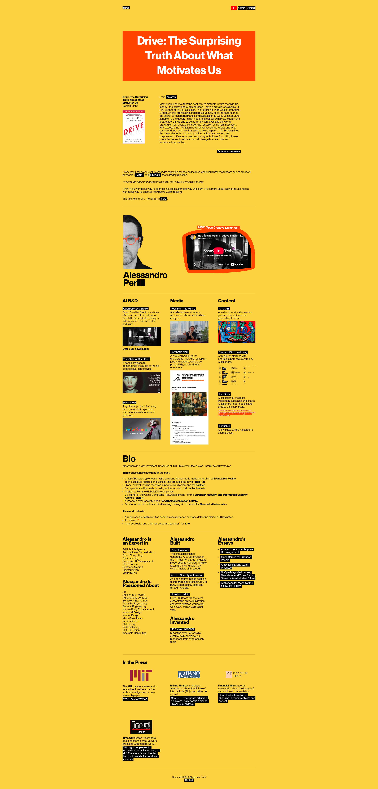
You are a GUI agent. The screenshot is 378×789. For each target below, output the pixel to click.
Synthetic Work (179, 352)
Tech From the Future (183, 308)
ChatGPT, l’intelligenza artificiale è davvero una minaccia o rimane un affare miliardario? (189, 701)
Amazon (171, 97)
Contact (251, 8)
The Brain (224, 394)
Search (241, 8)
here (163, 198)
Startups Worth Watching (233, 352)
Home (126, 8)
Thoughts (224, 426)
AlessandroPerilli (145, 279)
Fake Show (129, 402)
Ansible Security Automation (187, 575)
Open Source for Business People (236, 558)
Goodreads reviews (229, 151)
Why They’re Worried (135, 699)
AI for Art (224, 308)
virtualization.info (180, 594)
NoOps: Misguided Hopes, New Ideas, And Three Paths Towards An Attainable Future (238, 575)
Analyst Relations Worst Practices (235, 566)
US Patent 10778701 (182, 629)
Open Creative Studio (135, 308)
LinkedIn (155, 175)
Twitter (139, 175)
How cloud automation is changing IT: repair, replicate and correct (237, 698)
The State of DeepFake (136, 359)
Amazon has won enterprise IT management (237, 551)
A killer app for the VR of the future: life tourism (237, 584)
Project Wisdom (180, 550)
